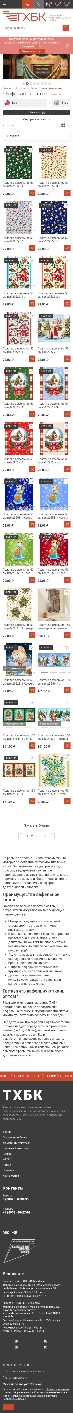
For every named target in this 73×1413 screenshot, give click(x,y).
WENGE (7, 1159)
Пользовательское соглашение (24, 1371)
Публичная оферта (15, 1377)
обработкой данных (57, 1389)
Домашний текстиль (16, 1143)
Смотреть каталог (35, 119)
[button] (23, 83)
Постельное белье (15, 1137)
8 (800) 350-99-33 (16, 1199)
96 (13, 125)
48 (8, 125)
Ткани (7, 1132)
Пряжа (7, 1153)
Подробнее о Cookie (14, 1399)
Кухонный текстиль (16, 1148)
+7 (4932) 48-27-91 (16, 1212)
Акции (7, 1164)
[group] (25, 103)
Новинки (8, 1170)
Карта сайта (11, 1175)
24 (4, 125)
